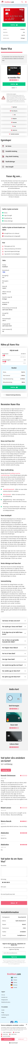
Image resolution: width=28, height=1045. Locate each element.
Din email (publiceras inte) (8, 894)
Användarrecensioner (15, 134)
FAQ (15, 126)
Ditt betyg (3, 879)
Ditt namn (3, 886)
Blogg (2, 1012)
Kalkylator (14, 118)
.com (14, 974)
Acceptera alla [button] (8, 1039)
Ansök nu (13, 25)
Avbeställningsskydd (8, 489)
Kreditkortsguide (5, 1015)
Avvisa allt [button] (21, 1039)
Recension (15, 122)
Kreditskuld (5, 353)
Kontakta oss (4, 997)
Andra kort (15, 130)
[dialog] (14, 1034)
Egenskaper (14, 107)
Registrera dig (14, 957)
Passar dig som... (14, 110)
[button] (14, 1042)
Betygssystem (4, 999)
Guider (2, 1010)
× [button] (26, 1024)
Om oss (3, 994)
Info (15, 114)
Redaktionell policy (5, 1002)
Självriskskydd (7, 494)
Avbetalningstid (6, 359)
